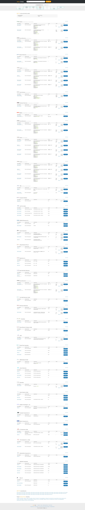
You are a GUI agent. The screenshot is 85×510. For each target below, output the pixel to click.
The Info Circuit (50, 505)
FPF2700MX (21, 498)
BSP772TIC (18, 472)
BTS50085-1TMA (47, 498)
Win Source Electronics (24, 305)
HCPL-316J (48, 499)
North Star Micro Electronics (25, 270)
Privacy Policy (32, 506)
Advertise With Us (52, 506)
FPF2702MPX (41, 499)
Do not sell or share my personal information (44, 506)
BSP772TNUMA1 (19, 209)
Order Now (65, 61)
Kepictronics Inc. (23, 258)
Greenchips (22, 382)
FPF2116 (38, 499)
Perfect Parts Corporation (24, 345)
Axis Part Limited (23, 206)
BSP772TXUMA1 (19, 24)
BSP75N (34, 498)
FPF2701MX (55, 499)
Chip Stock (23, 319)
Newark (26, 21)
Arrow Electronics (25, 38)
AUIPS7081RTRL (19, 500)
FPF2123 (29, 500)
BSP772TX (18, 373)
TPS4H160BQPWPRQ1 (61, 499)
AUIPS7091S (23, 500)
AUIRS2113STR (64, 498)
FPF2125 (26, 500)
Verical (23, 68)
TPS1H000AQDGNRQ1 (30, 499)
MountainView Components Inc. (25, 453)
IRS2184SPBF (21, 499)
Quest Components (23, 230)
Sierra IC (21, 477)
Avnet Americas (25, 92)
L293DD (28, 498)
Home (17, 3)
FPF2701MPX (37, 498)
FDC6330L (18, 499)
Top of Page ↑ (66, 21)
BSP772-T (18, 275)
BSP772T (18, 57)
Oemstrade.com (20, 2)
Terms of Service (36, 506)
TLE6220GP (25, 499)
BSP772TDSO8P (19, 468)
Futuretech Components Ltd (25, 412)
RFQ (65, 261)
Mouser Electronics (28, 54)
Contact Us (38, 505)
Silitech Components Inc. (24, 421)
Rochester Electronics (29, 103)
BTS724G (60, 498)
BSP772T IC (18, 265)
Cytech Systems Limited (24, 392)
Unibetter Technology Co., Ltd (25, 404)
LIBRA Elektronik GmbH (24, 359)
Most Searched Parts (45, 505)
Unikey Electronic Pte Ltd (24, 244)
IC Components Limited (24, 429)
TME (25, 185)
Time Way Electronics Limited (25, 297)
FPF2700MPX (30, 498)
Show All (59, 43)
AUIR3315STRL (52, 498)
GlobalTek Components (24, 461)
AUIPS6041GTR (52, 499)
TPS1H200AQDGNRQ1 (42, 498)
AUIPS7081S (35, 499)
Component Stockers (23, 197)
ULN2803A (18, 498)
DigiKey (26, 112)
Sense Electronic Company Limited (26, 327)
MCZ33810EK (32, 500)
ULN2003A (24, 498)
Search (48, 1)
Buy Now (66, 30)
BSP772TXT (18, 200)
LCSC (21, 335)
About (41, 505)
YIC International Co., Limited (25, 439)
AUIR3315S (45, 499)
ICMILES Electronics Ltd (24, 220)
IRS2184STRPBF (56, 498)
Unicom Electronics (23, 368)
